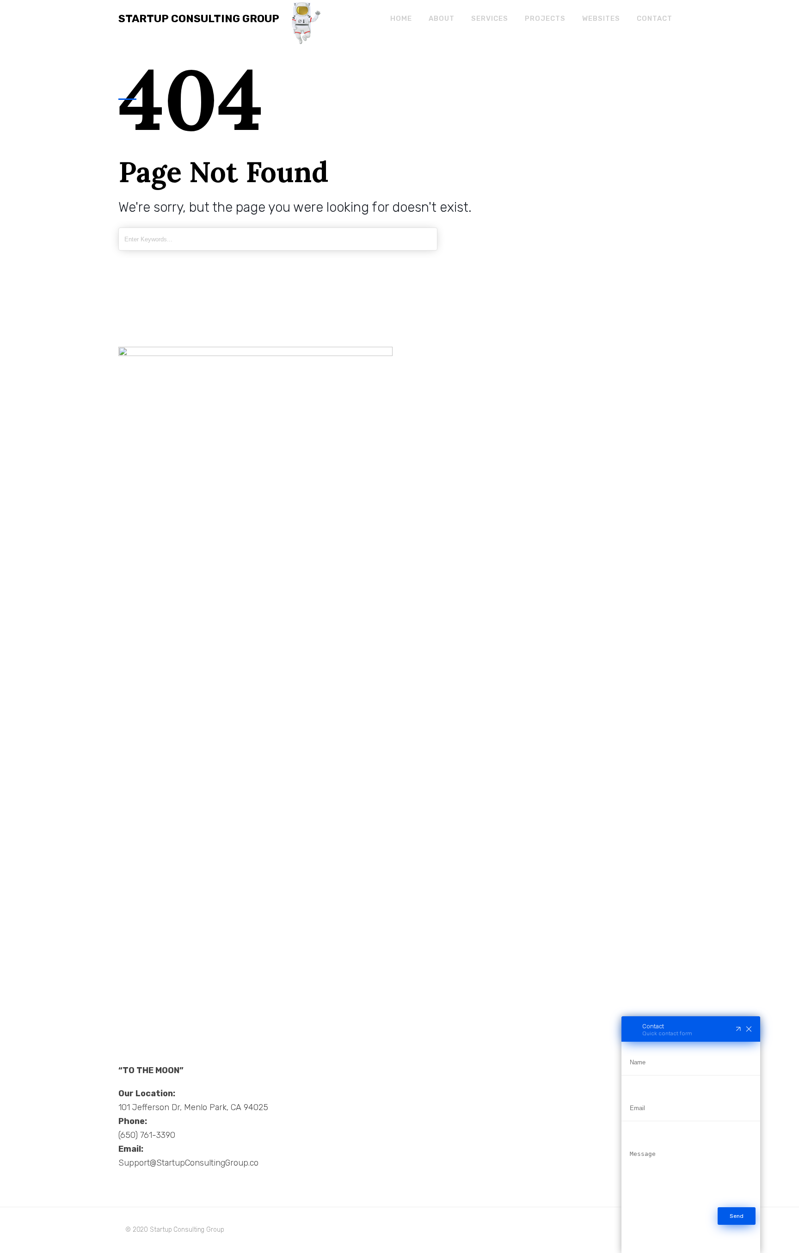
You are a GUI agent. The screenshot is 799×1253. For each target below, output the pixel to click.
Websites (601, 18)
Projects (545, 18)
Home (401, 18)
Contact (654, 18)
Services (489, 18)
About (442, 18)
